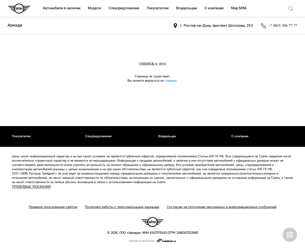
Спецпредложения (124, 8)
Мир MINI (238, 8)
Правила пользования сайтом (53, 207)
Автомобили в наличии (61, 8)
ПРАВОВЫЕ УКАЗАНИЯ (31, 187)
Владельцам (186, 8)
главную (171, 81)
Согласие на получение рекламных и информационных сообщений (221, 207)
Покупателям (157, 8)
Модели (94, 8)
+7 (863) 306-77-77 (282, 26)
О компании (214, 8)
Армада (15, 25)
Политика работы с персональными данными (122, 207)
